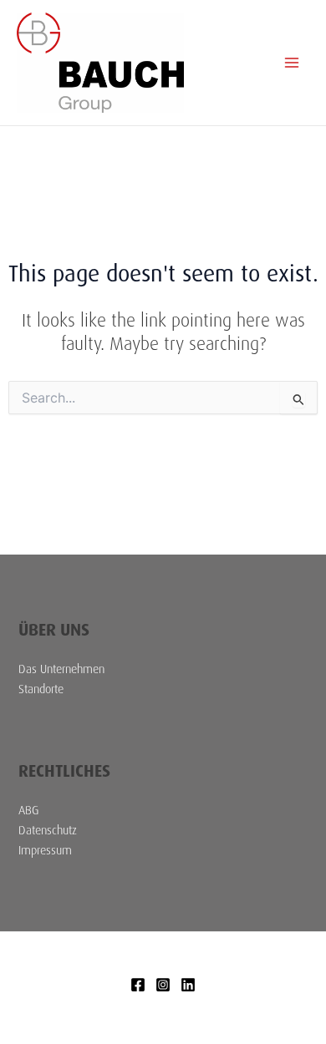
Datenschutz (47, 830)
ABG (28, 810)
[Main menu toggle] (291, 62)
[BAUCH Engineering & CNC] (137, 984)
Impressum (45, 850)
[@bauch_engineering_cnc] (163, 984)
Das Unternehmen (61, 669)
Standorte (41, 689)
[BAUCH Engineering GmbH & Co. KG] (188, 984)
